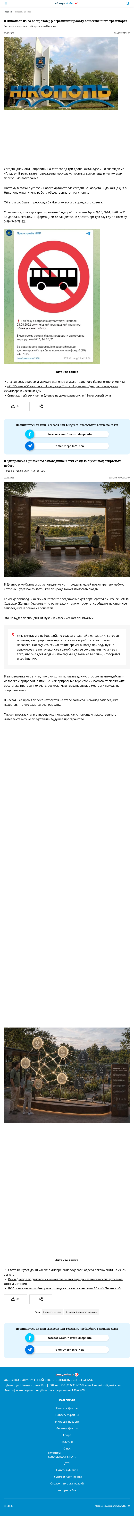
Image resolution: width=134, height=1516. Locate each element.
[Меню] (6, 3)
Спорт (67, 1435)
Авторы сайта (67, 1490)
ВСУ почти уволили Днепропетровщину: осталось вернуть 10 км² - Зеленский (64, 1288)
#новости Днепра (52, 1312)
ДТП (67, 1463)
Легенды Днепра (67, 1428)
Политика (67, 1442)
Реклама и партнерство (67, 1477)
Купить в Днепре (67, 1470)
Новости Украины (66, 1415)
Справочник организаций (67, 1483)
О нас (67, 1448)
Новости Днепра (67, 1408)
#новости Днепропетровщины (81, 1312)
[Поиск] (127, 3)
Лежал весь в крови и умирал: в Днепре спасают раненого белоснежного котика (66, 382)
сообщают (100, 603)
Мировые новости (67, 1421)
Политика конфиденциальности (62, 1454)
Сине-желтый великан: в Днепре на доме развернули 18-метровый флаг (59, 395)
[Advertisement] (64, 138)
